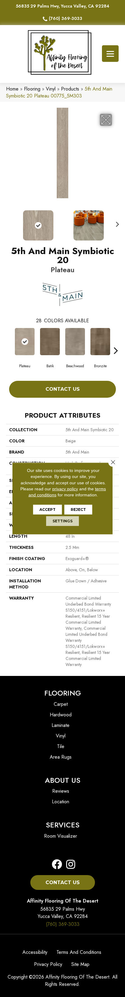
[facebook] (57, 864)
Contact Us (63, 389)
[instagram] (68, 864)
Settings (62, 521)
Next (116, 222)
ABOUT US (62, 780)
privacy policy (65, 488)
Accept (47, 509)
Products (70, 88)
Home (12, 88)
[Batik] (49, 341)
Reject (78, 509)
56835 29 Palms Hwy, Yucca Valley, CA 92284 (62, 6)
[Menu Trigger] (110, 53)
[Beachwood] (75, 341)
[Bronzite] (100, 341)
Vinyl (51, 88)
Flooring (32, 88)
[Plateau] (24, 341)
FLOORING (62, 693)
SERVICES (62, 825)
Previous (9, 222)
